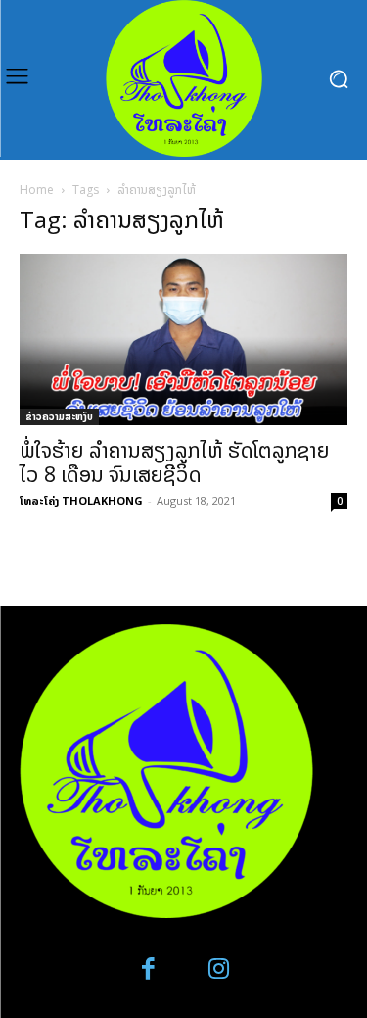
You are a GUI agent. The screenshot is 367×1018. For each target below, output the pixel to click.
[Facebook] (148, 969)
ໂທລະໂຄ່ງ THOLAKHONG (81, 500)
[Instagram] (220, 969)
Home (37, 189)
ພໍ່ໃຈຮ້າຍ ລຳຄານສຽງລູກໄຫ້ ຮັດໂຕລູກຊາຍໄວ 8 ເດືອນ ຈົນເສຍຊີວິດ (175, 462)
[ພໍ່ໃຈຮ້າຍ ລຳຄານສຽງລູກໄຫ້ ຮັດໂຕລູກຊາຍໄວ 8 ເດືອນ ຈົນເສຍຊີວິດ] (183, 339)
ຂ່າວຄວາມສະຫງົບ (59, 416)
